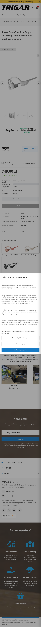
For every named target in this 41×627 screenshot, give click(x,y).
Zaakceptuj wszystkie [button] (20, 350)
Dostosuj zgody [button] (20, 344)
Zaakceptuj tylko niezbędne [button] (20, 338)
